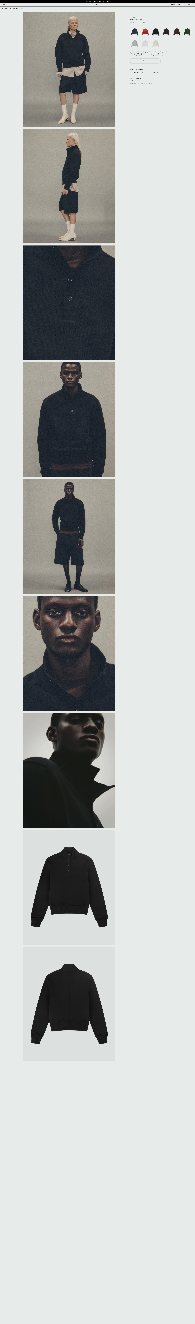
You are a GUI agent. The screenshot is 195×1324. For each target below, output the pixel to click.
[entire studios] (97, 4)
